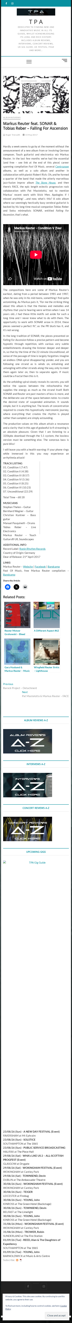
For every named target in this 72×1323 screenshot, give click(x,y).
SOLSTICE (29, 1139)
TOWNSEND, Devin (34, 1175)
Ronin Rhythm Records (32, 548)
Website (28, 566)
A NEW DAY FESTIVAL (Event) (41, 1131)
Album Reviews (11, 117)
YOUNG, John (31, 1199)
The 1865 (32, 1143)
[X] (36, 1283)
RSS (17, 1260)
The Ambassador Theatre (30, 1179)
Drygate (24, 1163)
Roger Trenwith (12, 134)
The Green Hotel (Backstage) (34, 1203)
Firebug (24, 1195)
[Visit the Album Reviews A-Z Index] (27, 731)
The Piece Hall (25, 1151)
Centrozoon (62, 166)
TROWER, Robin (34, 1231)
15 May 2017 (31, 134)
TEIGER (28, 1191)
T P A (36, 22)
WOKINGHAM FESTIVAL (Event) (42, 1167)
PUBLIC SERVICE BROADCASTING (44, 1147)
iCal (21, 1260)
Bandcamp (54, 566)
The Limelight (25, 1211)
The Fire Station (33, 1235)
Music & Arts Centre (38, 1255)
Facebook (40, 566)
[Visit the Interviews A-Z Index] (27, 774)
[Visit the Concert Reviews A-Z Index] (27, 818)
